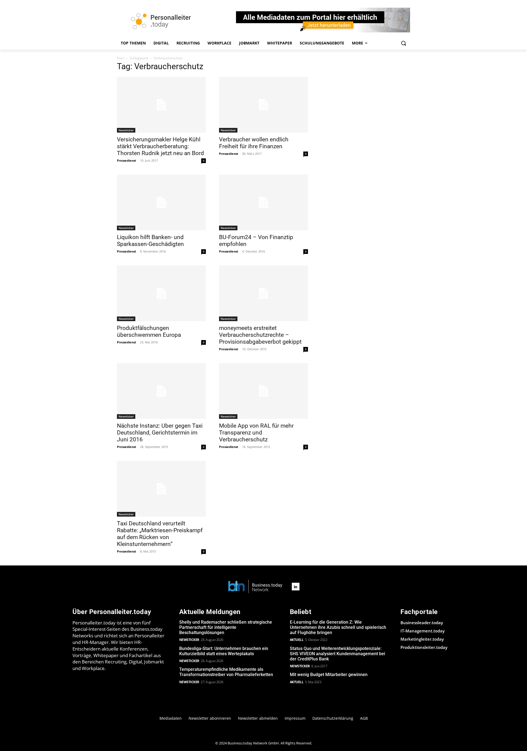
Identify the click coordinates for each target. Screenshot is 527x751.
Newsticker (126, 130)
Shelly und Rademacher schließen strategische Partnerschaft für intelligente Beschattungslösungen (225, 627)
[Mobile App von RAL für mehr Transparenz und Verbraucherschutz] (263, 391)
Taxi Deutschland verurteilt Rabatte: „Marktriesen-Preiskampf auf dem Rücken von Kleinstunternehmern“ (160, 533)
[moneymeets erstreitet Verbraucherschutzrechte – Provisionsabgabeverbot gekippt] (263, 293)
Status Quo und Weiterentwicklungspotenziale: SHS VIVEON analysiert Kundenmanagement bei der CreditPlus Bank (337, 654)
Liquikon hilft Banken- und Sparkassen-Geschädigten (150, 240)
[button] (403, 43)
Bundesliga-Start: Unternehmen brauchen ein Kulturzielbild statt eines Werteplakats (223, 651)
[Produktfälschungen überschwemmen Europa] (161, 293)
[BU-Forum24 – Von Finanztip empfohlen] (263, 202)
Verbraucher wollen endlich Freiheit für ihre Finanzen (253, 143)
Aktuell (297, 639)
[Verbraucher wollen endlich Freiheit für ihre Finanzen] (263, 105)
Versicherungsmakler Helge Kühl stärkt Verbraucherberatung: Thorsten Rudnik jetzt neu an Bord (160, 146)
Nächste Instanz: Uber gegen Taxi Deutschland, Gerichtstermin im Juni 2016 (160, 432)
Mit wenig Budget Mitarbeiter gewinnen (329, 674)
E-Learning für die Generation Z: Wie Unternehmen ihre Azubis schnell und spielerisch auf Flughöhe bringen (338, 627)
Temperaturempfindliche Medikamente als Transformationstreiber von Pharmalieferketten (226, 672)
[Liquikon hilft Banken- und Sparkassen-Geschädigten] (161, 202)
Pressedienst (126, 160)
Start (120, 58)
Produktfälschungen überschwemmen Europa (149, 331)
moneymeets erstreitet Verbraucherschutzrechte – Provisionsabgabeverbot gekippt (260, 335)
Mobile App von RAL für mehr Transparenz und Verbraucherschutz (256, 432)
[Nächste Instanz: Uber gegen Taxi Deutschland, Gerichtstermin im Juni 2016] (161, 391)
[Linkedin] (295, 586)
